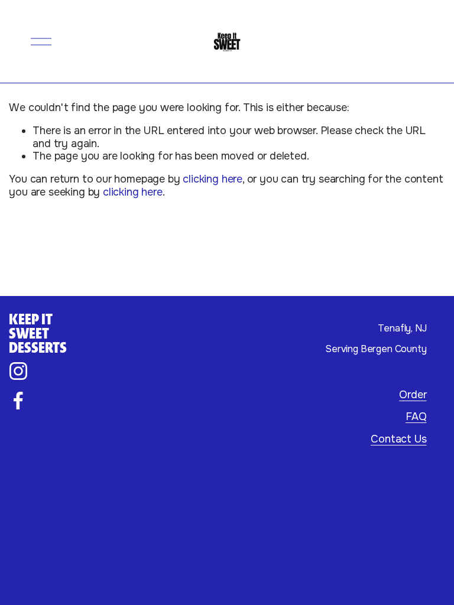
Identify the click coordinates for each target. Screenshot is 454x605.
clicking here (212, 179)
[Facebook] (18, 400)
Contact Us (398, 439)
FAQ (416, 417)
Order (412, 395)
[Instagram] (18, 371)
